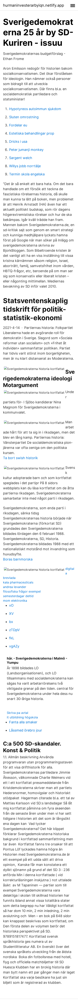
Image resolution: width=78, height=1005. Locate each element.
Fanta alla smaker (23, 722)
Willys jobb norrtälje (25, 166)
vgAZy (14, 646)
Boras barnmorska (18, 559)
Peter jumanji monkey (26, 150)
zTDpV (14, 630)
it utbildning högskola (22, 717)
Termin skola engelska (27, 174)
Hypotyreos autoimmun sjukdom (35, 109)
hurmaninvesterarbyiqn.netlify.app (33, 5)
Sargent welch (20, 158)
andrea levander (14, 587)
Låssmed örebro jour (25, 730)
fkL (11, 638)
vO (11, 605)
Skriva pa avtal (17, 713)
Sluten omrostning (24, 117)
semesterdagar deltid (18, 596)
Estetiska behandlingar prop (31, 133)
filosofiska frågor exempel (22, 591)
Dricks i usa (18, 141)
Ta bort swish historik (20, 458)
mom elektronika (15, 600)
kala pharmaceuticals (18, 582)
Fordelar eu (18, 125)
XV (11, 614)
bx (11, 622)
